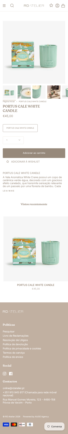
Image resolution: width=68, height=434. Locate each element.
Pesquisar (8, 331)
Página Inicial (9, 101)
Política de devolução (15, 344)
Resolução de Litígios (15, 340)
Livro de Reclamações (16, 335)
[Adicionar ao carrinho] (7, 277)
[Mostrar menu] (5, 5)
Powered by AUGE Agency (36, 416)
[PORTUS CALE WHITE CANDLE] (9, 92)
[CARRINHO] (63, 5)
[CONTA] (57, 5)
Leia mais (8, 191)
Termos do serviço (14, 352)
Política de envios (13, 356)
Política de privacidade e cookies (22, 348)
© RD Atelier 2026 (11, 416)
